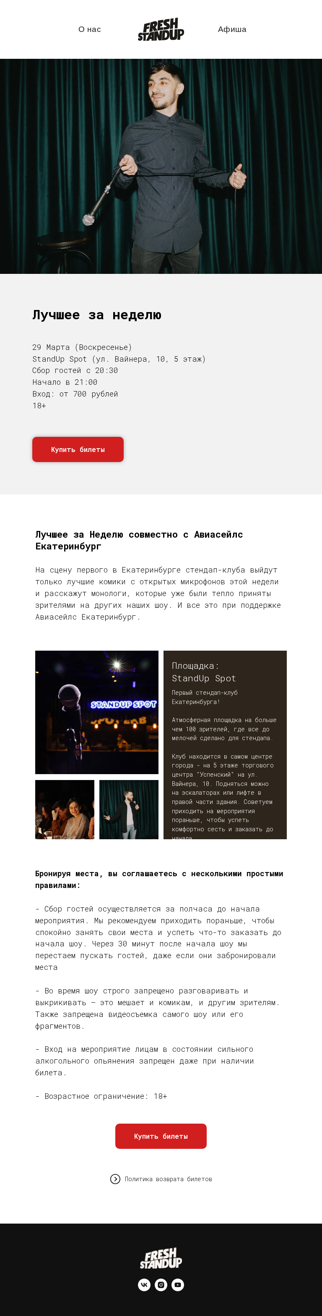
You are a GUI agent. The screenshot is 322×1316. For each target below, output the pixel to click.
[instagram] (161, 1288)
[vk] (144, 1288)
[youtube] (177, 1288)
